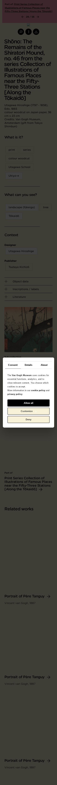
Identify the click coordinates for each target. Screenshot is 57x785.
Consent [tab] (13, 365)
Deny (28, 419)
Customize (27, 411)
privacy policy (14, 394)
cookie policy (38, 390)
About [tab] (44, 365)
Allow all (28, 403)
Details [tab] (28, 365)
